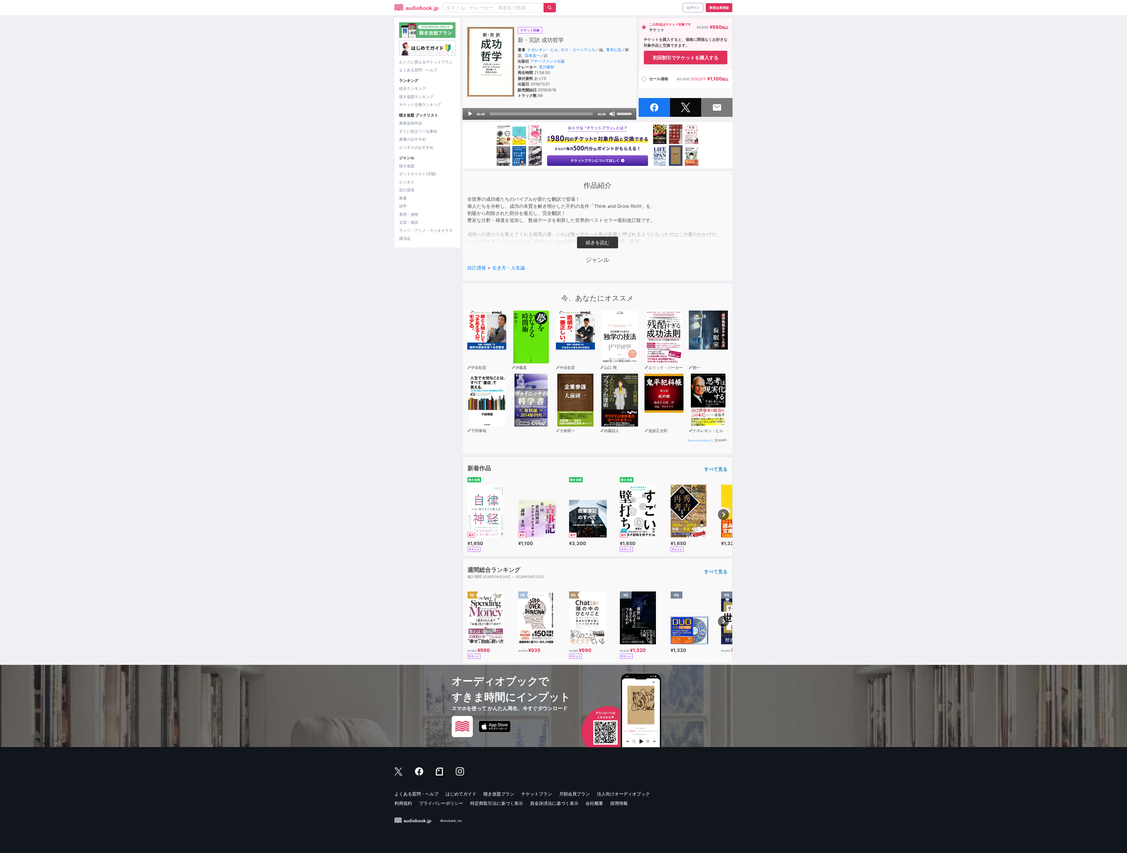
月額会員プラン (574, 794)
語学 (403, 206)
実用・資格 (408, 214)
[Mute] (612, 114)
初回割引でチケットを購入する (685, 57)
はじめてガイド (461, 794)
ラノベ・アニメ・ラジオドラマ (426, 230)
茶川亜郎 (546, 67)
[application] (549, 114)
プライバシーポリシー (441, 803)
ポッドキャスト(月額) (417, 173)
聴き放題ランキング (416, 96)
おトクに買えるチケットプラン (426, 62)
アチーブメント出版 (547, 61)
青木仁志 (613, 49)
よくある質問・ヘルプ (418, 70)
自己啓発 (406, 190)
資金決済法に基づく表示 (554, 803)
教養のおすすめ (412, 139)
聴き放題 (406, 165)
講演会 (405, 238)
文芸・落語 (408, 222)
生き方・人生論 (508, 268)
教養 (403, 198)
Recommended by (700, 440)
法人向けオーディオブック (623, 794)
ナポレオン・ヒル (542, 49)
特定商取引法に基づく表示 (496, 803)
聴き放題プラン (498, 794)
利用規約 (403, 803)
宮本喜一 (532, 55)
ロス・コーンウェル (578, 49)
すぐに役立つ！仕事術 (418, 131)
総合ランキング (412, 88)
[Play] (470, 114)
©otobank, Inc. (451, 821)
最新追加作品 (410, 123)
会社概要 (594, 803)
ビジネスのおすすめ (416, 147)
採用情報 (619, 803)
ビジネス (406, 182)
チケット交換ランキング (420, 104)
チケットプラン (536, 794)
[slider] (625, 113)
